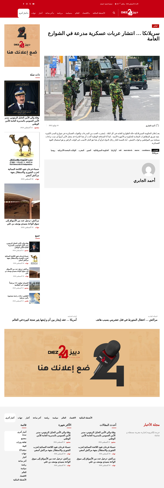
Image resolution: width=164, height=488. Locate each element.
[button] (113, 12)
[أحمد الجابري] (158, 125)
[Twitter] (30, 4)
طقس (26, 301)
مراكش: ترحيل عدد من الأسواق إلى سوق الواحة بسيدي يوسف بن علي (16, 271)
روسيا (53, 150)
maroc (137, 150)
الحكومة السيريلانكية (101, 150)
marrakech (128, 150)
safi (120, 150)
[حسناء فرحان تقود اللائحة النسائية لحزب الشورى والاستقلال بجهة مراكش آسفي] (22, 150)
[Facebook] (23, 4)
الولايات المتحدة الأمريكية (67, 150)
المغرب (81, 150)
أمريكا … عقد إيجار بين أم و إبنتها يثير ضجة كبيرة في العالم (44, 319)
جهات (37, 179)
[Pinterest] (152, 48)
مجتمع (37, 127)
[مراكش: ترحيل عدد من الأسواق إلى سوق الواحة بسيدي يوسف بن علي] (22, 201)
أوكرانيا (113, 150)
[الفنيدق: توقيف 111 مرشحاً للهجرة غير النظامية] (34, 285)
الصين (89, 150)
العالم (156, 26)
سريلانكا (155, 153)
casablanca (146, 150)
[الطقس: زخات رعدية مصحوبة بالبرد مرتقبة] (34, 298)
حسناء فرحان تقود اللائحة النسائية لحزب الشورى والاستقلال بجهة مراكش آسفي (23, 172)
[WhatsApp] (157, 48)
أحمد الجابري (150, 126)
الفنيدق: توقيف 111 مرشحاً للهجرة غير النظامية (18, 284)
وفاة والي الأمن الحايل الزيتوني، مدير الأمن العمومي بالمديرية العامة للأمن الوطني (22, 120)
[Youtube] (33, 4)
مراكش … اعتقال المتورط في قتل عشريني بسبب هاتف (126, 319)
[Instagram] (27, 4)
